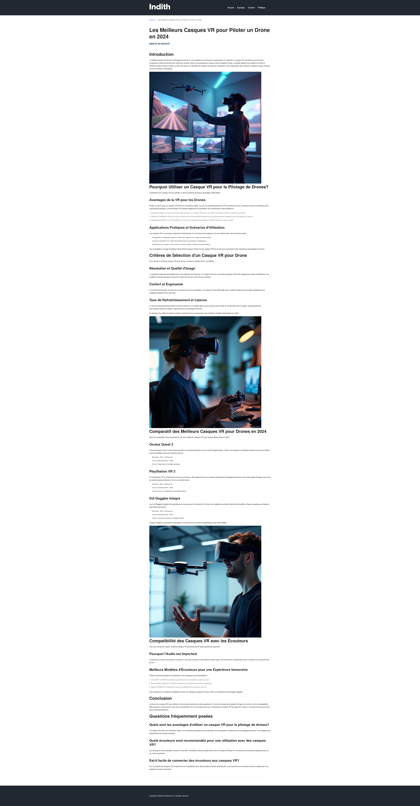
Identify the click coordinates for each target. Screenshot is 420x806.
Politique (261, 7)
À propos (241, 7)
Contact (251, 7)
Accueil (231, 7)
